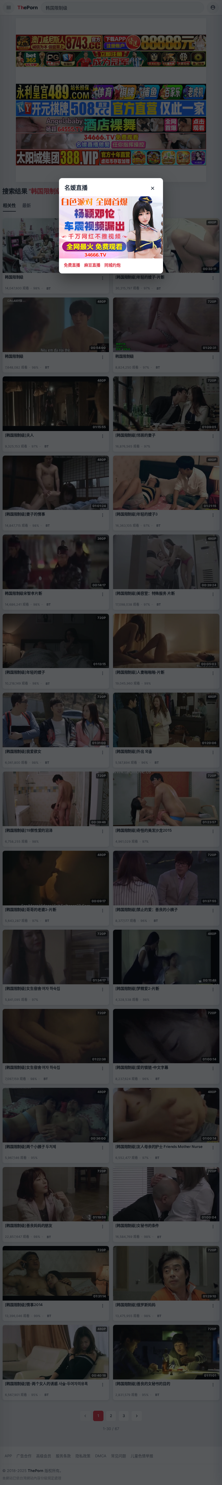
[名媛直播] (111, 742)
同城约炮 (112, 264)
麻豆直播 (92, 264)
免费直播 (72, 264)
